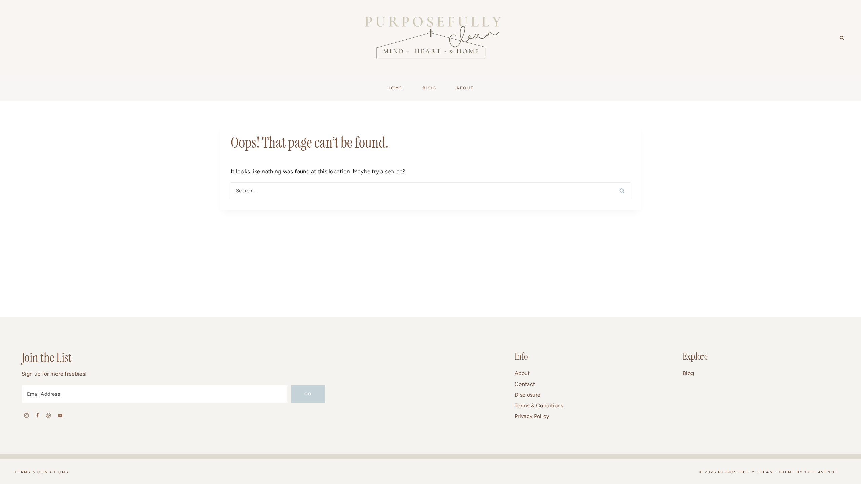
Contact (525, 384)
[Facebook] (37, 415)
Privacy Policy (532, 416)
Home (395, 88)
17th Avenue (821, 472)
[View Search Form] (842, 38)
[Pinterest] (48, 415)
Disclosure (527, 395)
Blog (688, 373)
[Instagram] (26, 415)
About (522, 373)
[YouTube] (60, 415)
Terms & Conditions (539, 405)
